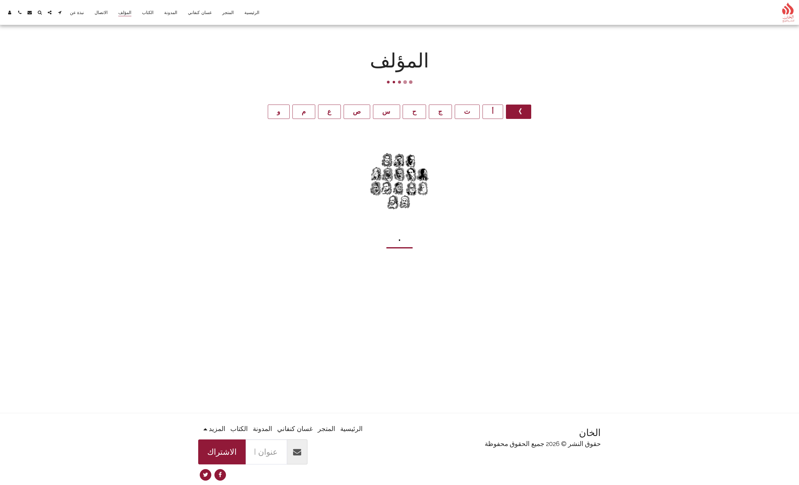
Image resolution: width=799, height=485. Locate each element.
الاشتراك (222, 452)
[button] (59, 12)
